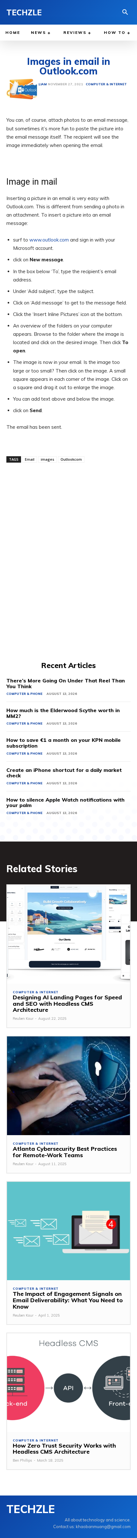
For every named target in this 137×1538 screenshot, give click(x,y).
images (47, 459)
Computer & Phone (24, 694)
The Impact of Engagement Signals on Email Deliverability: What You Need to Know (68, 1300)
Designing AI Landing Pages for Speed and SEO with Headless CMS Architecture (67, 1004)
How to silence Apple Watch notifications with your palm (65, 802)
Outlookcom (71, 459)
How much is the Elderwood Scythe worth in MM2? (63, 713)
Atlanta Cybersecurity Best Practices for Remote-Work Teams (65, 1152)
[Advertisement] (68, 561)
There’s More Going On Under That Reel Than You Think (65, 683)
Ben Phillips (22, 1460)
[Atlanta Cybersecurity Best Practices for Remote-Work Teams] (68, 1085)
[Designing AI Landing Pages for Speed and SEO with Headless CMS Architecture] (68, 934)
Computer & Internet (36, 992)
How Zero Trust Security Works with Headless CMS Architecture (64, 1449)
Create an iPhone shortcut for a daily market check (64, 773)
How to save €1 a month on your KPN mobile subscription (63, 743)
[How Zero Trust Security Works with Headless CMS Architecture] (68, 1382)
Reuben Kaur (23, 1018)
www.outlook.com (49, 240)
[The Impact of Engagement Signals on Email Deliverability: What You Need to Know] (68, 1231)
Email (29, 459)
